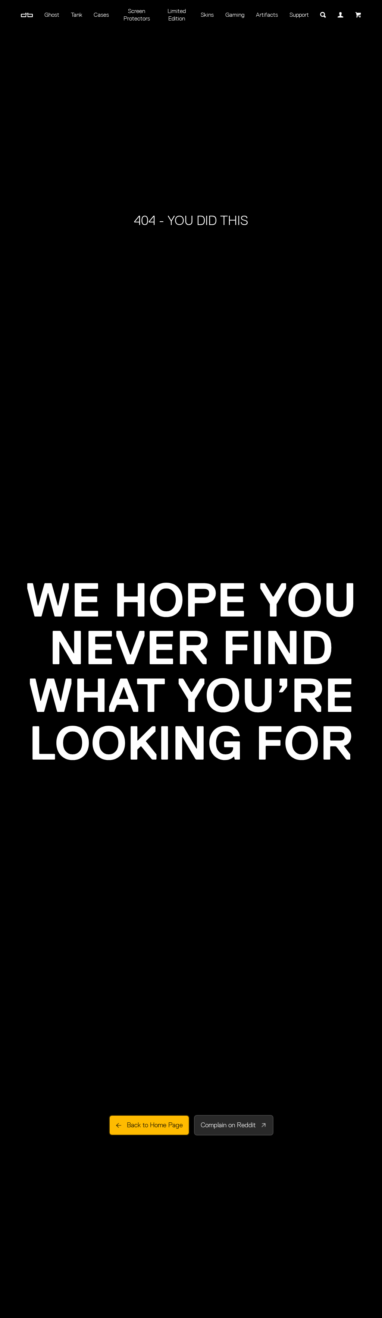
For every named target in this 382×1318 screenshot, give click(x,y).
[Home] (27, 15)
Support (299, 15)
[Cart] (358, 15)
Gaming (234, 15)
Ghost (51, 15)
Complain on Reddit (228, 1125)
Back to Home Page (155, 1125)
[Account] (341, 15)
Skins (207, 15)
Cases (101, 15)
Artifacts (267, 15)
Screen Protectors (136, 15)
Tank (76, 15)
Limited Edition (176, 15)
